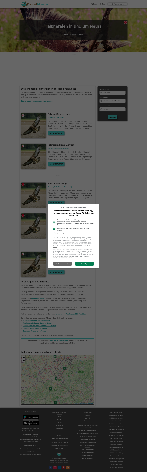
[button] (73, 233)
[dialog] (73, 236)
